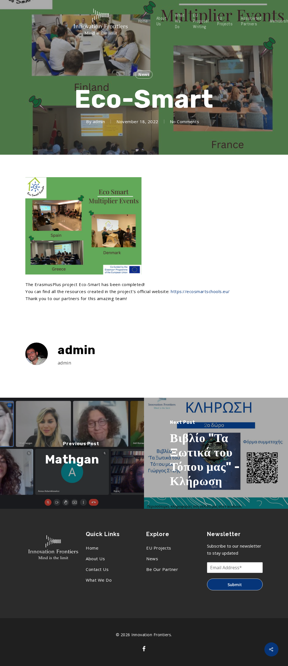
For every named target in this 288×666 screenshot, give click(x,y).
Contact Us (97, 569)
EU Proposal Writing (201, 21)
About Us (161, 21)
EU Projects (225, 21)
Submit (235, 584)
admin (99, 121)
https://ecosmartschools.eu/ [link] (200, 291)
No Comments (184, 121)
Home (143, 21)
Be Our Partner (162, 569)
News (143, 74)
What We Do (179, 21)
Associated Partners (251, 21)
